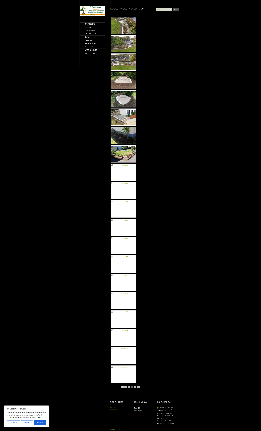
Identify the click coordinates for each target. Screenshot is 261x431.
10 (138, 387)
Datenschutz (91, 50)
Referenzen (90, 43)
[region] (26, 416)
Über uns (89, 47)
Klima (87, 37)
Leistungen (90, 30)
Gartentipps (90, 34)
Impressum (90, 53)
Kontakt (88, 27)
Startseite (90, 24)
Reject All (27, 422)
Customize (13, 422)
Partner (89, 40)
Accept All (40, 422)
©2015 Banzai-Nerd (115, 430)
